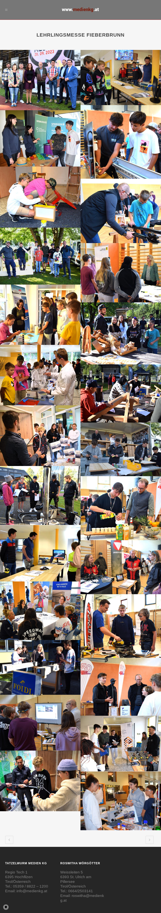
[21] (40, 667)
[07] (40, 256)
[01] (40, 80)
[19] (40, 610)
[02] (120, 77)
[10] (120, 333)
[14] (120, 449)
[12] (120, 393)
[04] (40, 138)
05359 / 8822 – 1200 (30, 886)
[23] (40, 723)
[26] (120, 800)
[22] (120, 687)
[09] (40, 315)
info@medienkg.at (31, 891)
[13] (40, 435)
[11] (40, 375)
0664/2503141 (80, 891)
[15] (40, 495)
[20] (120, 626)
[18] (120, 567)
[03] (120, 142)
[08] (120, 272)
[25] (40, 781)
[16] (120, 508)
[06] (120, 211)
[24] (120, 743)
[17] (40, 553)
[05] (40, 197)
